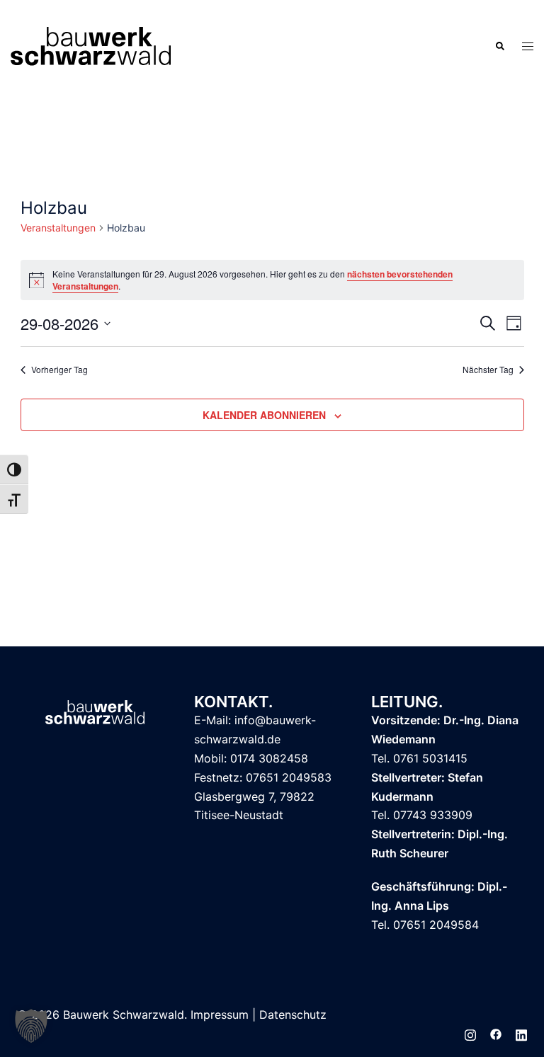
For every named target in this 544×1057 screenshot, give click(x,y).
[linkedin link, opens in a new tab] (521, 1034)
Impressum (220, 1014)
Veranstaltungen (58, 228)
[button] (499, 45)
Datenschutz (293, 1014)
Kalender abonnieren (264, 415)
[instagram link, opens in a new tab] (470, 1034)
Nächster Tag (488, 369)
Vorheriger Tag (59, 369)
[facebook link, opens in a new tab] (496, 1034)
